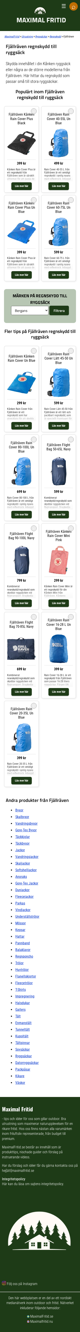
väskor (20, 1083)
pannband (22, 943)
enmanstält (23, 1023)
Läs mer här (21, 186)
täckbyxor (22, 843)
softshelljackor (26, 870)
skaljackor (22, 863)
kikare (19, 1076)
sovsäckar (22, 1049)
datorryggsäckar (27, 1063)
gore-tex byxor (26, 830)
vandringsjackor (26, 857)
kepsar (20, 930)
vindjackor (22, 910)
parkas (20, 903)
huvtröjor (22, 970)
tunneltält (22, 1029)
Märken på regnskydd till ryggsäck (40, 298)
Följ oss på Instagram (22, 1284)
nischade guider (31, 1152)
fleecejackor (24, 896)
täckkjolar (22, 837)
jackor (20, 850)
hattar (19, 936)
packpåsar (22, 1069)
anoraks (21, 877)
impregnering (24, 996)
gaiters (20, 1009)
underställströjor (27, 916)
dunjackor (22, 890)
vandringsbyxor (26, 823)
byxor (19, 810)
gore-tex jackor (26, 883)
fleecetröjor (24, 983)
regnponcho (24, 956)
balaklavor (22, 950)
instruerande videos (15, 1157)
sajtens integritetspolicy (46, 1184)
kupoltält (21, 1036)
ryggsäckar (23, 1056)
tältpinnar (22, 1043)
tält (18, 1016)
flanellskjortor (25, 976)
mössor (20, 923)
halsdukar (22, 1003)
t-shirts (20, 990)
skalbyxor (22, 817)
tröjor (19, 963)
